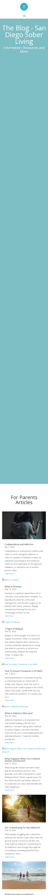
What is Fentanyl (13, 586)
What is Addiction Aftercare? (19, 713)
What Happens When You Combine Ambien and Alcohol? (22, 759)
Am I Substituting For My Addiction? (22, 827)
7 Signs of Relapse (14, 628)
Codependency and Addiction (19, 544)
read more (9, 573)
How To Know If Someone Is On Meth (23, 671)
